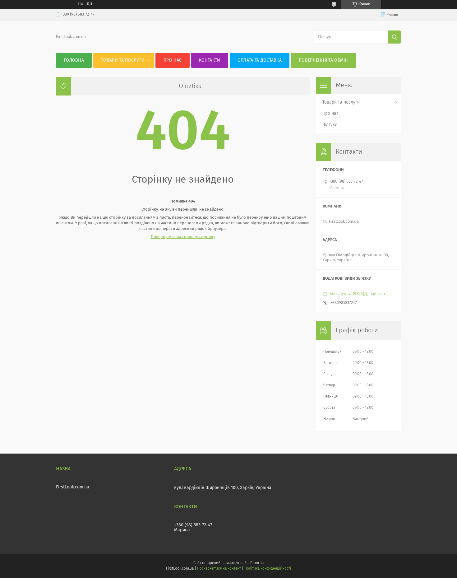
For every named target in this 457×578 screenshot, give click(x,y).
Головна (74, 60)
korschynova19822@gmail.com (357, 294)
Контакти (209, 60)
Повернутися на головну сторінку (183, 237)
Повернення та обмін (323, 60)
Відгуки (329, 125)
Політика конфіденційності (267, 569)
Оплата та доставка (260, 60)
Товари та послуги (123, 60)
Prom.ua (257, 563)
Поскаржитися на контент (219, 569)
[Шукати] (394, 37)
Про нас (173, 60)
